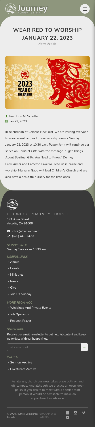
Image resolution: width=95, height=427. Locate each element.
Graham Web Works (48, 415)
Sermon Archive (21, 362)
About (14, 262)
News (14, 281)
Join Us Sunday (20, 294)
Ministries (16, 275)
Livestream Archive (23, 369)
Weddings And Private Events (30, 308)
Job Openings (19, 314)
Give (13, 288)
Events (14, 268)
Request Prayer (20, 321)
